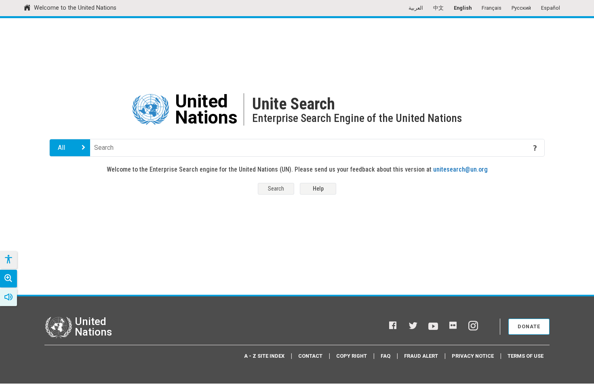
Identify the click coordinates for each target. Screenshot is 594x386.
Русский (521, 8)
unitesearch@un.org (460, 169)
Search (276, 188)
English (463, 8)
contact (310, 356)
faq (385, 356)
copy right (351, 356)
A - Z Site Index (264, 356)
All (61, 147)
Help (318, 188)
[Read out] (8, 297)
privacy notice (473, 356)
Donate (529, 326)
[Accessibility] (8, 260)
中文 (438, 8)
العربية (416, 8)
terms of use (525, 356)
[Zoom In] (8, 278)
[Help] (535, 148)
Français (491, 8)
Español (550, 8)
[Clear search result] (523, 148)
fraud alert (421, 356)
